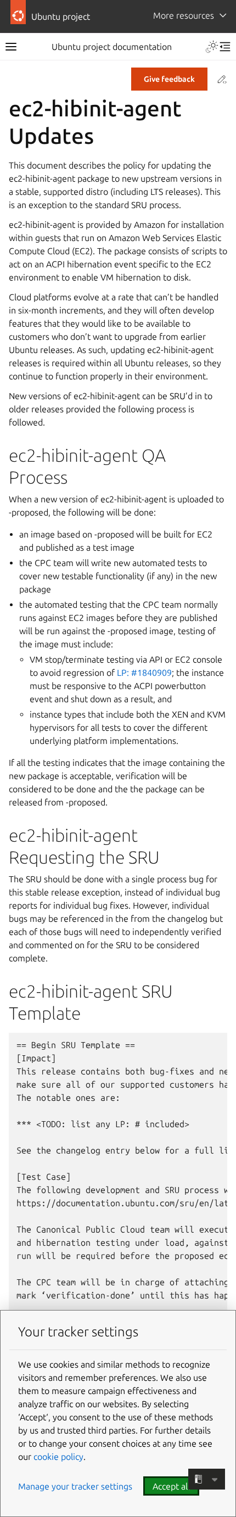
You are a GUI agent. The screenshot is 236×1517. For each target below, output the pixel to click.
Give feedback (169, 79)
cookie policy (58, 1457)
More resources (183, 15)
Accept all (171, 1486)
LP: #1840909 (144, 673)
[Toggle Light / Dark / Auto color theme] (211, 46)
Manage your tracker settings (75, 1486)
